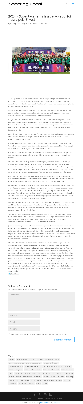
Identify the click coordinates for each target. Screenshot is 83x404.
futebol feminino (36, 370)
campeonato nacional (16, 366)
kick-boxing (46, 373)
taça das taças (13, 380)
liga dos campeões (58, 373)
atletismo (40, 359)
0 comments (43, 23)
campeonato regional (31, 366)
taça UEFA (67, 380)
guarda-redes (19, 373)
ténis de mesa (23, 383)
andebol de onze (22, 359)
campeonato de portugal (34, 363)
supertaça (61, 377)
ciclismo (42, 366)
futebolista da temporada (51, 370)
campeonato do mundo (51, 363)
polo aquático (27, 377)
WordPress (57, 398)
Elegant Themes (36, 398)
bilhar (57, 359)
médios (11, 377)
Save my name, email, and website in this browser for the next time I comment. (39, 334)
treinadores (12, 383)
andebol (11, 359)
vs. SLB (45, 383)
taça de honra (24, 380)
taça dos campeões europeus (52, 380)
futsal (11, 373)
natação (18, 377)
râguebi (53, 377)
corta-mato (67, 366)
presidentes (37, 377)
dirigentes (19, 370)
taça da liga (69, 377)
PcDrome (57, 403)
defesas (11, 370)
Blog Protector (45, 403)
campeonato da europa (16, 363)
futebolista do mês (67, 370)
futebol (27, 370)
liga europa (69, 373)
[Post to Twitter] (13, 274)
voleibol (31, 383)
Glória (35, 23)
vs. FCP (38, 383)
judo (39, 373)
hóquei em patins (30, 373)
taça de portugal (36, 380)
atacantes (32, 359)
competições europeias (54, 366)
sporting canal (15, 23)
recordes (46, 377)
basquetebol (49, 359)
